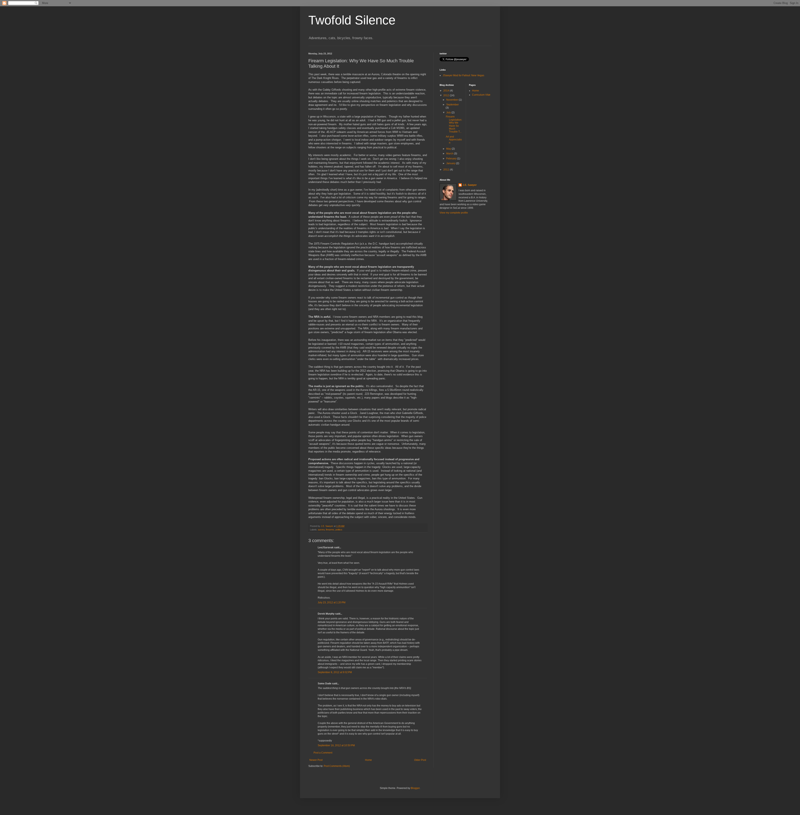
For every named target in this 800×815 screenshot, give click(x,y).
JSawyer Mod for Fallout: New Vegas (463, 75)
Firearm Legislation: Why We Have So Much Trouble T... (454, 124)
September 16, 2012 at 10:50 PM (336, 745)
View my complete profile (454, 212)
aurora (321, 529)
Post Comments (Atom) (337, 766)
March (450, 153)
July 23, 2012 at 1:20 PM (331, 602)
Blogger (415, 788)
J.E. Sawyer (470, 185)
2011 (446, 169)
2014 (446, 90)
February (451, 158)
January (451, 163)
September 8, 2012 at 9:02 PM (335, 672)
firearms (330, 529)
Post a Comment (323, 752)
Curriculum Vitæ (481, 94)
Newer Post (315, 760)
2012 (446, 95)
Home (368, 760)
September (452, 104)
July (448, 112)
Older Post (420, 760)
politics (338, 529)
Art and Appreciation (454, 139)
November (452, 99)
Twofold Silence (351, 20)
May (449, 148)
